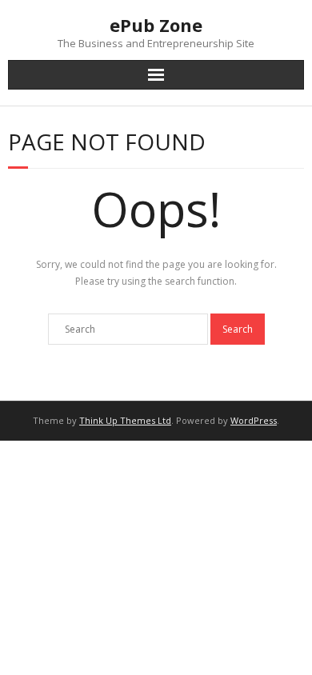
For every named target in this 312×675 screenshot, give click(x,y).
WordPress (253, 420)
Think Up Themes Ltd (125, 420)
